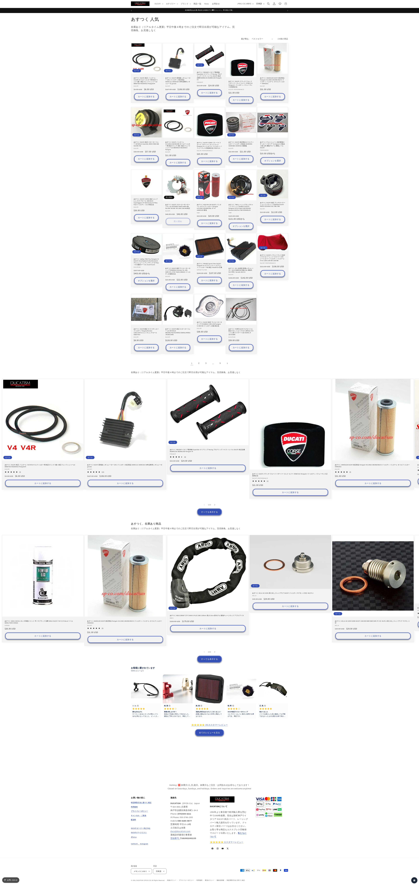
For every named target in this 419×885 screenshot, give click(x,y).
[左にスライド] (204, 504)
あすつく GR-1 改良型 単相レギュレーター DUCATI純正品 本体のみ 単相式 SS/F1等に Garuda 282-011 (240, 270)
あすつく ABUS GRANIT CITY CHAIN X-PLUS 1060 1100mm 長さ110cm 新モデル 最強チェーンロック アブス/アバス (207, 615)
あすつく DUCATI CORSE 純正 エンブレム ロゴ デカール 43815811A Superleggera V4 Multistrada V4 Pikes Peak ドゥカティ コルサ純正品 (146, 202)
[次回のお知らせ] (287, 10)
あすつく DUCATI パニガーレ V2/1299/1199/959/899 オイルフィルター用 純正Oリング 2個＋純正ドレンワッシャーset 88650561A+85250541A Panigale (177, 145)
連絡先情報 (220, 880)
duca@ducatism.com (180, 831)
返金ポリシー (171, 880)
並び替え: (245, 39)
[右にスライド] (214, 504)
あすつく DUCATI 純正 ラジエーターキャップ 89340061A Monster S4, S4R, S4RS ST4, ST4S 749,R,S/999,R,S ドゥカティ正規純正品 (177, 271)
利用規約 (200, 880)
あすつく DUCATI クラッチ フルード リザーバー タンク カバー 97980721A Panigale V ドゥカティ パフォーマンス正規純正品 (240, 84)
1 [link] (191, 363)
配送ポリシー (209, 880)
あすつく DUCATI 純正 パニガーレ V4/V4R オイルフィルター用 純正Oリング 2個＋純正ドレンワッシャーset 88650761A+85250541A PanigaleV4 (146, 80)
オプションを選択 (272, 160)
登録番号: (175, 838)
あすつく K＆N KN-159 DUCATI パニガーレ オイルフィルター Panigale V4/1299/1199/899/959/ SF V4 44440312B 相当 (209, 207)
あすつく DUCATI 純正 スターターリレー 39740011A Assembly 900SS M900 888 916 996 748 (146, 144)
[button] (158, 3)
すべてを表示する (209, 512)
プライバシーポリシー (186, 880)
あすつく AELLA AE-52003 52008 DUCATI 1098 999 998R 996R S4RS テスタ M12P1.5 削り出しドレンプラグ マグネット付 (372, 622)
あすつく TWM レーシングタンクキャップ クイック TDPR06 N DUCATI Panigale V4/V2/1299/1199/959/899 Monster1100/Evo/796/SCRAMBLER (240, 207)
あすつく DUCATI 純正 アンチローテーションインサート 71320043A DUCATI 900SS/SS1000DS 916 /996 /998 (272, 204)
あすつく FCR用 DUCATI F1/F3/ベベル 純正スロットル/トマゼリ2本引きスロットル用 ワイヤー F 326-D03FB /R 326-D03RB (241, 331)
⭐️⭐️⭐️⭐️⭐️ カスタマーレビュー (226, 842)
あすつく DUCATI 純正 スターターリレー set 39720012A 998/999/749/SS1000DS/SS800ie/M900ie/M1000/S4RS (177, 331)
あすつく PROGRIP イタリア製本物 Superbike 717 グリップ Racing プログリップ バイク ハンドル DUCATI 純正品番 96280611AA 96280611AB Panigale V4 (209, 76)
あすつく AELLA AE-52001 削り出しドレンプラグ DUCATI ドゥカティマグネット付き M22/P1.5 (282, 593)
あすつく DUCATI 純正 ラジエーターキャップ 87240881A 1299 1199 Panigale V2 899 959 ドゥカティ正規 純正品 (209, 324)
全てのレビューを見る (209, 732)
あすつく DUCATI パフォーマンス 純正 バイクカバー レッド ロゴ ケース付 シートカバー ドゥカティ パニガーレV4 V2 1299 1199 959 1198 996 (272, 257)
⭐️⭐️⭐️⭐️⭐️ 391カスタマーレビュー (209, 724)
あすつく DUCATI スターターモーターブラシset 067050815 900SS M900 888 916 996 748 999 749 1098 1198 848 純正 (177, 206)
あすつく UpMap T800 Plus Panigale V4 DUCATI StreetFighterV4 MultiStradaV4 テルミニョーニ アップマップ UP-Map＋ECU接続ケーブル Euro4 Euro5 (146, 262)
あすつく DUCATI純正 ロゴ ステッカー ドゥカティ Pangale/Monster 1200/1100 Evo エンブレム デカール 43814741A (146, 331)
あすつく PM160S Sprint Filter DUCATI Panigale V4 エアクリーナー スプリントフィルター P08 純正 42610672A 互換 (209, 265)
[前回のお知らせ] (131, 10)
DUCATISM (139, 880)
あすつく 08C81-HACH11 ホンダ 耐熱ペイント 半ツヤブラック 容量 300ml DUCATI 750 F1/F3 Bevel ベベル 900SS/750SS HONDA (39, 622)
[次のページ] (227, 363)
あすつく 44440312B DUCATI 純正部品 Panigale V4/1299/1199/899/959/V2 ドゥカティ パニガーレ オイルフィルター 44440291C (272, 80)
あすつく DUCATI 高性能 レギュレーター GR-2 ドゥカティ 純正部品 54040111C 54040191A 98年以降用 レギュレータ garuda (177, 80)
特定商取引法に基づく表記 (236, 880)
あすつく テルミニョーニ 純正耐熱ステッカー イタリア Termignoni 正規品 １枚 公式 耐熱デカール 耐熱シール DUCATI (272, 145)
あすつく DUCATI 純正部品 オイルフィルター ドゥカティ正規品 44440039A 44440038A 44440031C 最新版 (241, 144)
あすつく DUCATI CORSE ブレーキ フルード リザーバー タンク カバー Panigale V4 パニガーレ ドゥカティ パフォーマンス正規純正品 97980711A (209, 145)
